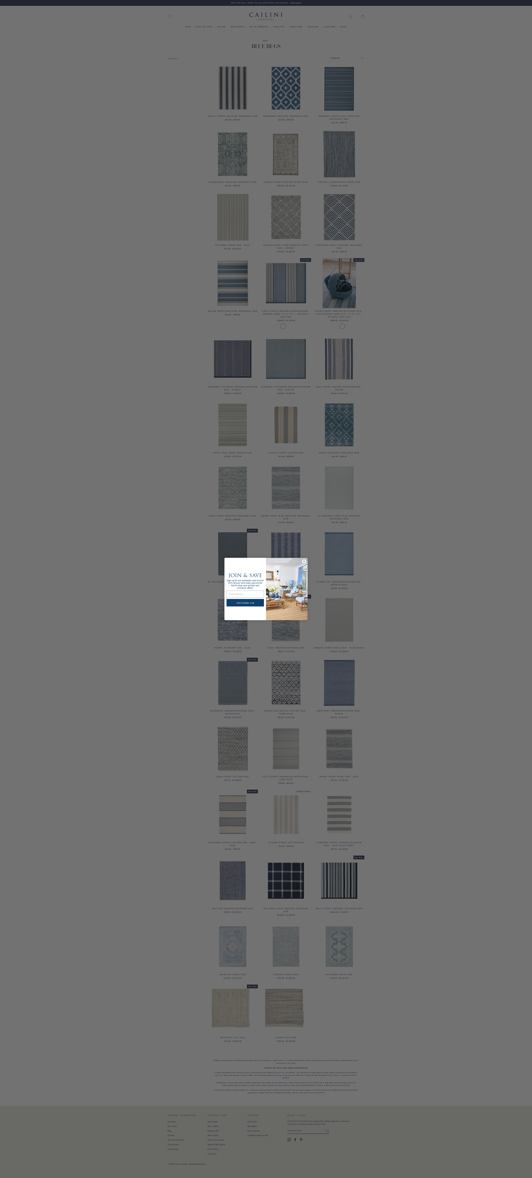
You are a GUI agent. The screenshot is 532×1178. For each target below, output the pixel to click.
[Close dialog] (304, 561)
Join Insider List (245, 602)
